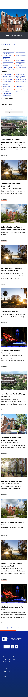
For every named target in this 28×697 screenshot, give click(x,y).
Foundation (6, 671)
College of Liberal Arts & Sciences (8, 64)
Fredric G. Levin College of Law (19, 64)
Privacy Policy (7, 676)
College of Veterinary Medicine (21, 82)
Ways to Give (6, 104)
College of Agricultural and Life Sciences (8, 52)
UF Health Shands (20, 86)
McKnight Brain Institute (6, 87)
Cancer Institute (7, 74)
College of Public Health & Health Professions (7, 83)
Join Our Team (7, 669)
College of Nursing (7, 79)
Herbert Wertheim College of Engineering (8, 68)
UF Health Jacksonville (6, 90)
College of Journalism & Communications (21, 61)
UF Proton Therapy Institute (20, 90)
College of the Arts (20, 52)
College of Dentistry (20, 74)
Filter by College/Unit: (14, 110)
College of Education (21, 55)
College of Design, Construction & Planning (7, 57)
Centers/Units (7, 98)
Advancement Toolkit (9, 659)
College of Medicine (7, 76)
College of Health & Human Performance (8, 61)
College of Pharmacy (21, 79)
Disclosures (6, 674)
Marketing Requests (9, 662)
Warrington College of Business (21, 68)
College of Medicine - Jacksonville (21, 77)
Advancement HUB (8, 657)
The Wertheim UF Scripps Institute (7, 94)
